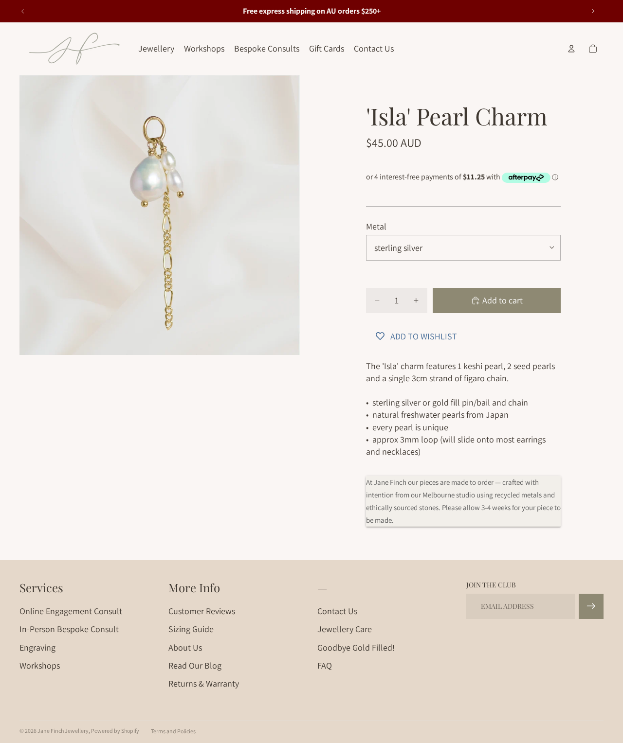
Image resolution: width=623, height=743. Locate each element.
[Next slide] (593, 11)
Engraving (37, 647)
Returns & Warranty (203, 683)
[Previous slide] (23, 11)
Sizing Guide (191, 629)
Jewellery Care (344, 629)
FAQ (324, 665)
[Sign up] (591, 606)
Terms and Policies (173, 731)
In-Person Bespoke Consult (69, 629)
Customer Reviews (201, 611)
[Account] (571, 48)
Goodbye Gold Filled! (356, 647)
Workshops (39, 665)
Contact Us (337, 611)
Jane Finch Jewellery (63, 730)
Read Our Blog (194, 665)
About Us (185, 647)
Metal (376, 226)
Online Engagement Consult (70, 611)
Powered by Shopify (115, 730)
